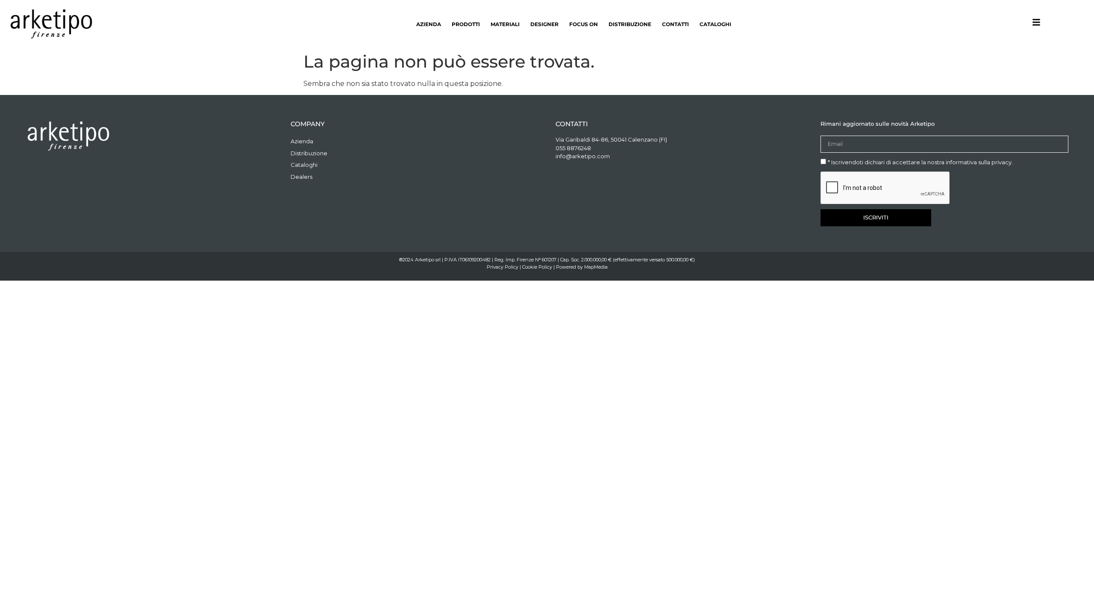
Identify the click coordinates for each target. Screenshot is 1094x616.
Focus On (583, 24)
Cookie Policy (537, 267)
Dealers (301, 176)
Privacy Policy (502, 267)
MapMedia (596, 267)
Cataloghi (715, 24)
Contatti (675, 24)
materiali (505, 24)
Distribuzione (630, 24)
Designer (544, 24)
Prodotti (466, 24)
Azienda (428, 24)
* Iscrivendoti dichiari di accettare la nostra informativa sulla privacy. (920, 162)
